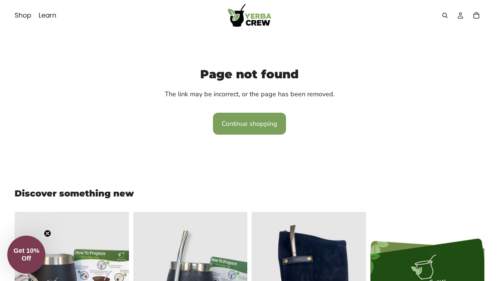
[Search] (445, 15)
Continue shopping (249, 123)
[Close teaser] (47, 233)
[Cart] (476, 15)
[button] (26, 255)
